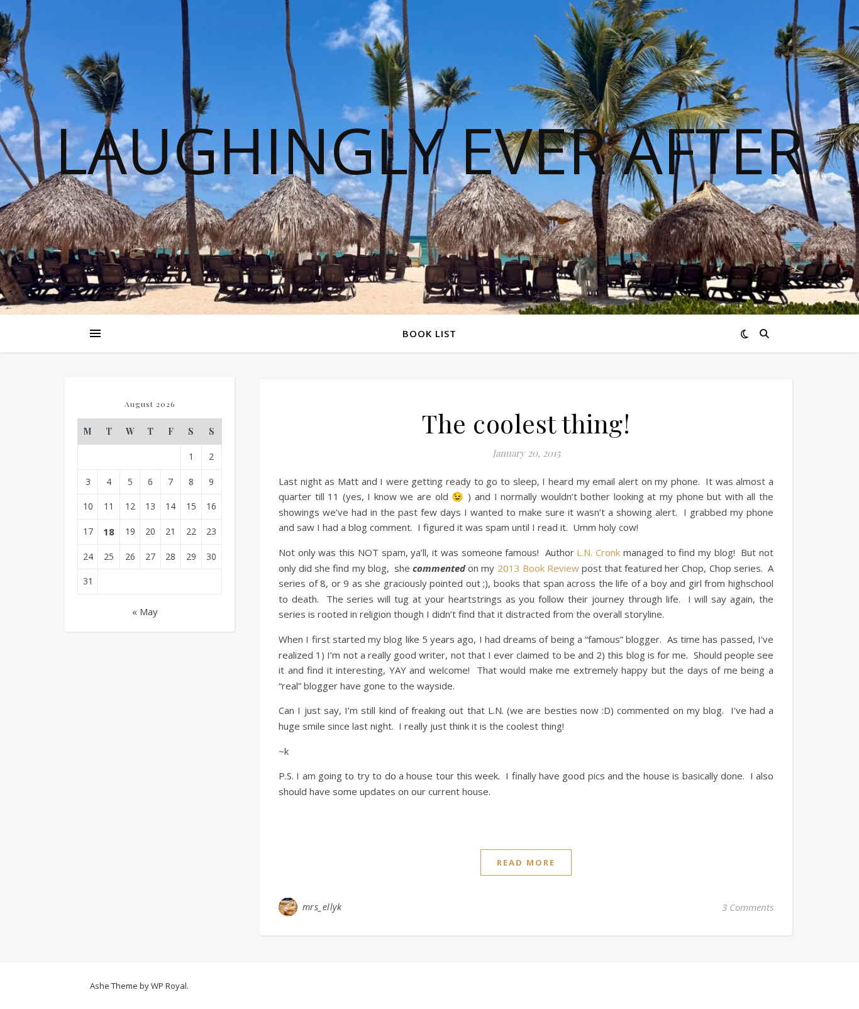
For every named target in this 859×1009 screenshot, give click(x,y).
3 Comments (747, 907)
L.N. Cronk (598, 552)
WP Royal (169, 985)
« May (145, 611)
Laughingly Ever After (429, 149)
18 (108, 531)
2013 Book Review (538, 568)
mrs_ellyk (322, 907)
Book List (429, 333)
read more (526, 862)
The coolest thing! (526, 423)
